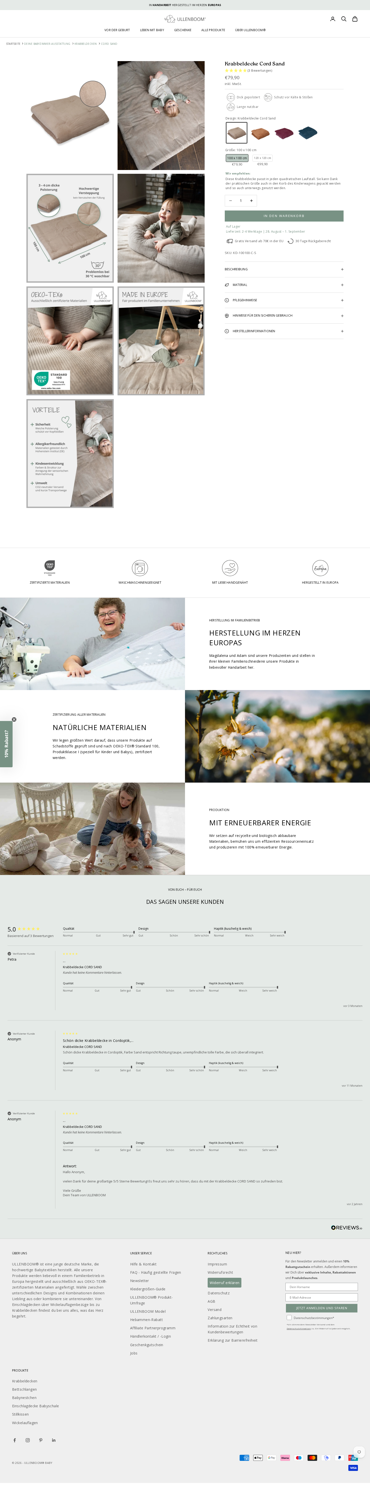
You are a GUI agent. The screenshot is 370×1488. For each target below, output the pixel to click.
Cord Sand (109, 44)
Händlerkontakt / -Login (150, 1336)
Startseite (13, 44)
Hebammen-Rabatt (146, 1319)
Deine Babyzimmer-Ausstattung (47, 44)
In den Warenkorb (284, 216)
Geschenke (182, 30)
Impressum (217, 1264)
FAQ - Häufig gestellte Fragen (155, 1272)
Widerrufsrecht (220, 1272)
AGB (211, 1301)
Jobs (134, 1353)
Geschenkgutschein (146, 1344)
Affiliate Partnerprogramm (153, 1328)
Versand (214, 1309)
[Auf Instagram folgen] (27, 1440)
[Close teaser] (14, 719)
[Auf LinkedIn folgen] (53, 1440)
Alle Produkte (213, 30)
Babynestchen (24, 1397)
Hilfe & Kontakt (143, 1264)
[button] (284, 71)
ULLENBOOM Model (148, 1311)
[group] (34, 929)
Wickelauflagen (25, 1422)
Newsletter (139, 1280)
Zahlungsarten (220, 1317)
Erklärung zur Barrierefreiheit (232, 1340)
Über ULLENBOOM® (250, 30)
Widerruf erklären (224, 1282)
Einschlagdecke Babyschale (35, 1406)
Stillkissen (20, 1414)
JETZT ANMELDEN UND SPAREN (321, 1308)
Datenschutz (219, 1293)
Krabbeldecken (86, 44)
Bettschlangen (24, 1389)
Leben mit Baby (152, 30)
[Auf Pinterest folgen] (40, 1440)
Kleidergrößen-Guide (148, 1289)
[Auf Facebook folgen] (14, 1440)
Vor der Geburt (117, 30)
